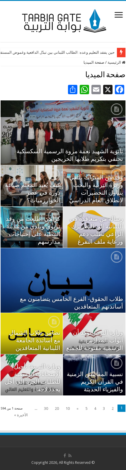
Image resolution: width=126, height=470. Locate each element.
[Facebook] (65, 455)
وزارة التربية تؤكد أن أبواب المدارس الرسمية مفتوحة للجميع (94, 340)
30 (46, 408)
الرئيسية (115, 62)
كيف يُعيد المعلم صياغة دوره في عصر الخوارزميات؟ (32, 192)
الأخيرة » (21, 415)
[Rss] (70, 455)
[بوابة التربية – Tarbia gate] (63, 20)
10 (68, 408)
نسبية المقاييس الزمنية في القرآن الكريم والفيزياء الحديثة (95, 381)
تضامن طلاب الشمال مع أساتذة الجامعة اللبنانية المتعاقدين (34, 340)
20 (57, 408)
